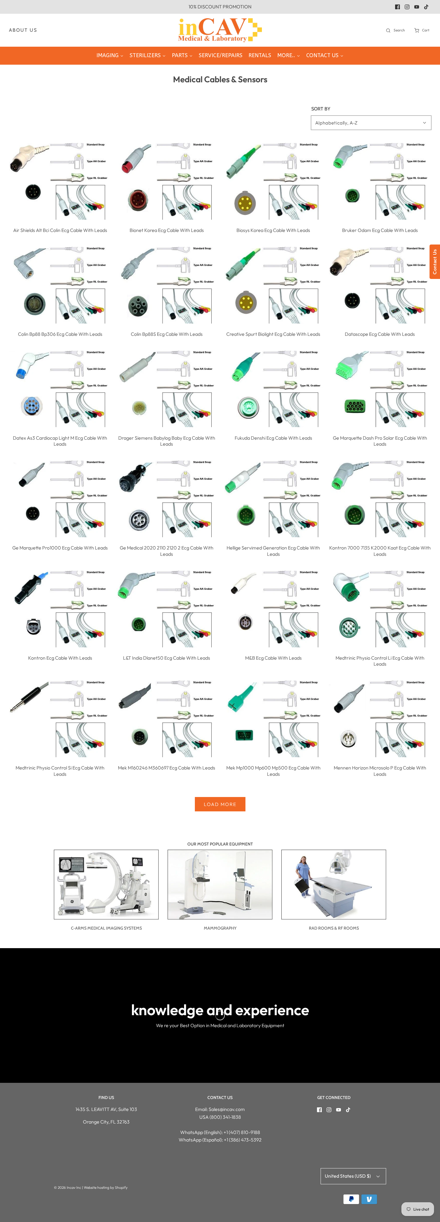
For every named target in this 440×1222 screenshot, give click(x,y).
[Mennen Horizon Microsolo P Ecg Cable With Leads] (380, 719)
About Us (23, 30)
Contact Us (434, 261)
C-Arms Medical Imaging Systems (106, 928)
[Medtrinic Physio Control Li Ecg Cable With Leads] (380, 609)
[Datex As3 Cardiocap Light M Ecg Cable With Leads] (60, 389)
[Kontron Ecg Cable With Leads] (60, 609)
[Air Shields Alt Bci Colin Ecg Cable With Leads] (60, 181)
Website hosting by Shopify (106, 1187)
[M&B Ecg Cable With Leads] (273, 609)
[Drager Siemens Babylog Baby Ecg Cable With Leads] (167, 389)
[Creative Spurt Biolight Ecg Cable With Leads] (273, 285)
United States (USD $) (348, 1176)
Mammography (220, 928)
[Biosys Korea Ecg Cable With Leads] (273, 181)
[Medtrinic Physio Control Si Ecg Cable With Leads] (60, 719)
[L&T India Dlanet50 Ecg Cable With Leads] (167, 609)
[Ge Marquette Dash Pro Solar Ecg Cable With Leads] (380, 389)
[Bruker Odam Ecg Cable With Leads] (380, 181)
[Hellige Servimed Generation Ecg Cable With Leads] (273, 499)
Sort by (320, 109)
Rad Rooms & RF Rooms (334, 928)
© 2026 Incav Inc (67, 1187)
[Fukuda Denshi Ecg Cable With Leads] (273, 389)
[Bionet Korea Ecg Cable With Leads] (167, 181)
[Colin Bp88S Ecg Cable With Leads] (167, 285)
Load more (220, 804)
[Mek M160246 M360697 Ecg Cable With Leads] (167, 719)
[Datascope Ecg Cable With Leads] (380, 285)
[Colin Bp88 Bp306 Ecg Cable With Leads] (60, 285)
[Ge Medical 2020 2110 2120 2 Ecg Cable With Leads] (167, 499)
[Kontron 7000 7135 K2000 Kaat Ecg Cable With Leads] (380, 499)
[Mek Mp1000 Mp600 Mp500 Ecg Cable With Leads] (273, 719)
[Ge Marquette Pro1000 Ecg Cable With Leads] (60, 499)
